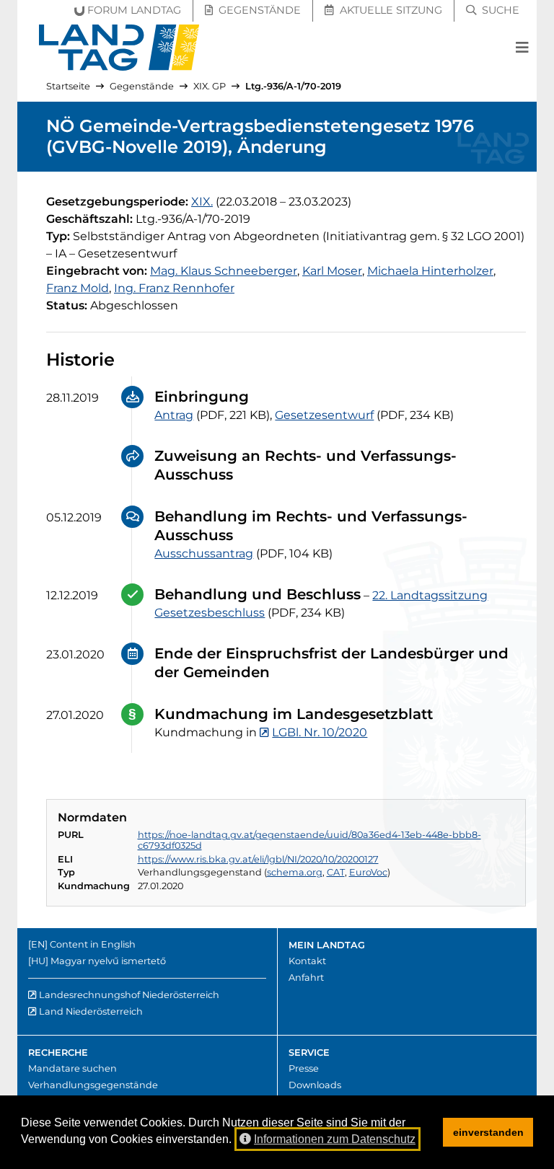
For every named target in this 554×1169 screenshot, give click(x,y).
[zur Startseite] (119, 48)
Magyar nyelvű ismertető (108, 961)
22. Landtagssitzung (430, 595)
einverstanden (488, 1132)
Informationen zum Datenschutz (335, 1139)
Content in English (93, 944)
